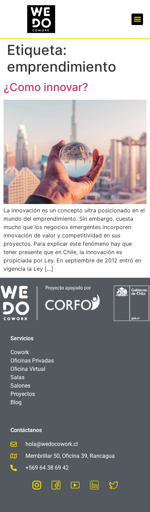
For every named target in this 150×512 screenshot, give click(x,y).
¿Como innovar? (45, 87)
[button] (137, 19)
